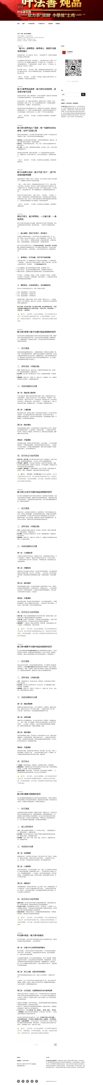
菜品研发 (50, 23)
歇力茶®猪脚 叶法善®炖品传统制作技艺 (34, 646)
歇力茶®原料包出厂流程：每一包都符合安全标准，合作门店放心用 (36, 129)
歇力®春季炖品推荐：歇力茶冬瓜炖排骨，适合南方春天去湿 (36, 90)
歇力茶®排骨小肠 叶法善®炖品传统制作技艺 (36, 331)
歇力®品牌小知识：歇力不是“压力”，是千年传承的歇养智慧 (36, 173)
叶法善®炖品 (31, 23)
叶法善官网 (24, 12)
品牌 (23, 23)
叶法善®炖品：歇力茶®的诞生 (30, 935)
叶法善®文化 (41, 23)
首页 (18, 23)
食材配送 (58, 23)
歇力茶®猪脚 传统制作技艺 (29, 793)
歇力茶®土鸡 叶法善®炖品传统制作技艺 (34, 491)
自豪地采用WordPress (51, 1081)
